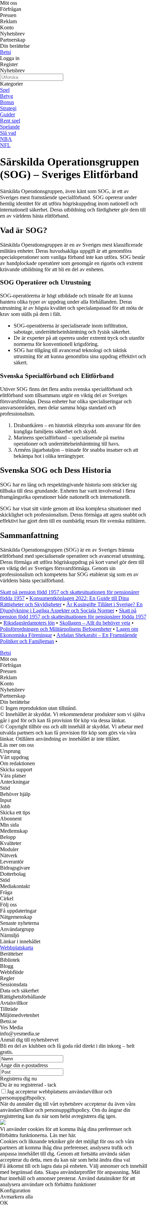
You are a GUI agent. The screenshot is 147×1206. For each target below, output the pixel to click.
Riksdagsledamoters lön (29, 623)
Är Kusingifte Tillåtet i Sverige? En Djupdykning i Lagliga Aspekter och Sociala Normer (71, 607)
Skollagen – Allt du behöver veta (94, 623)
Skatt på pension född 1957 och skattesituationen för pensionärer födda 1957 (73, 614)
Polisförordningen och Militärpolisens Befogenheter (55, 629)
